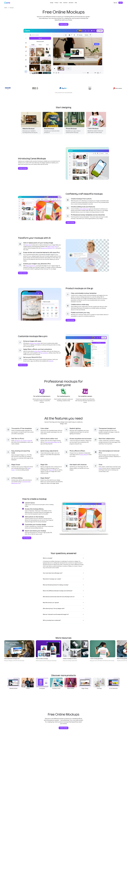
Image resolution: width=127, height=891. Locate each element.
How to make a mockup (42, 658)
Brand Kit (51, 361)
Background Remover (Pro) (48, 248)
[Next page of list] (124, 650)
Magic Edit (28, 245)
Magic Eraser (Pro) (52, 246)
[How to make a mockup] (48, 648)
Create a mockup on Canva (69, 658)
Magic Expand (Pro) (31, 265)
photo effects (37, 351)
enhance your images (35, 343)
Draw (100, 468)
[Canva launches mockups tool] (19, 648)
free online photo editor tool (52, 442)
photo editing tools (84, 209)
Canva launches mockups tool (11, 658)
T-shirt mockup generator (96, 658)
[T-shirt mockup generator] (102, 648)
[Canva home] (7, 3)
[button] (52, 3)
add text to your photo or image (23, 440)
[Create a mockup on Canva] (75, 648)
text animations (44, 353)
